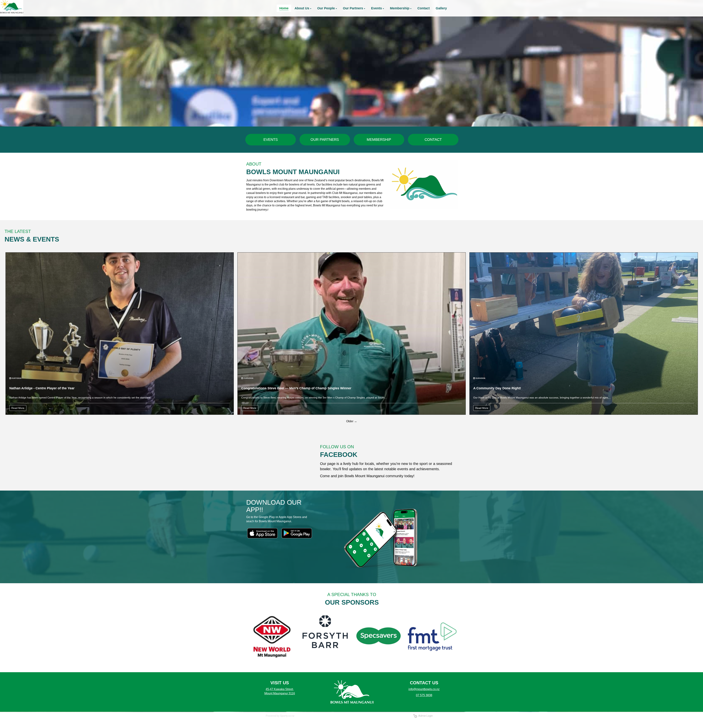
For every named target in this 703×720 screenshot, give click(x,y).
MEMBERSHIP (379, 140)
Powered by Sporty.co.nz (280, 715)
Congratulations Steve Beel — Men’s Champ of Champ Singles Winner (296, 388)
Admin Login (425, 715)
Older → (351, 421)
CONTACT (433, 140)
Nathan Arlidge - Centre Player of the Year (42, 388)
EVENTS (270, 140)
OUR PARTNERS (324, 140)
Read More (17, 408)
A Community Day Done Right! (497, 388)
